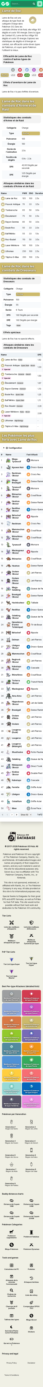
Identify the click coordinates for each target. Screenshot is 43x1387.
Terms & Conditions (11, 1375)
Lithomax (9, 251)
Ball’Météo (10, 234)
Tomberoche (11, 210)
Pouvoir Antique (12, 204)
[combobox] (21, 4)
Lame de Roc (11, 198)
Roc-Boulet (10, 239)
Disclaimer (31, 1363)
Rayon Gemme (12, 222)
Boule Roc (10, 228)
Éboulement (10, 216)
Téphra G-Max (12, 257)
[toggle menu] (34, 4)
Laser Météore (12, 245)
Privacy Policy (12, 1363)
